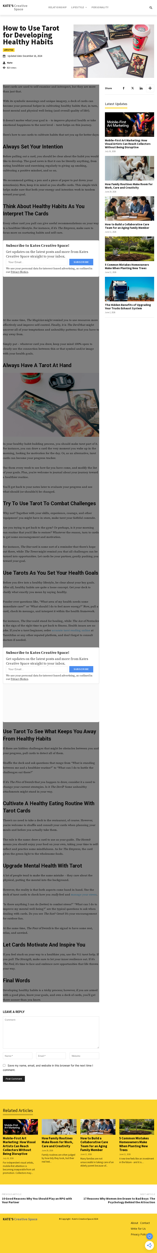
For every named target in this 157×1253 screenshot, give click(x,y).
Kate (9, 63)
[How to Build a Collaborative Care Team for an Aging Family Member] (129, 208)
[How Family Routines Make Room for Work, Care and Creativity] (129, 168)
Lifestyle (8, 50)
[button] (140, 7)
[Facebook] (123, 88)
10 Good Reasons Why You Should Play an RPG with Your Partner (37, 1200)
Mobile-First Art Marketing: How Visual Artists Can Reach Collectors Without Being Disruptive (127, 143)
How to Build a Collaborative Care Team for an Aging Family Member (127, 226)
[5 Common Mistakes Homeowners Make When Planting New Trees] (129, 248)
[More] (150, 88)
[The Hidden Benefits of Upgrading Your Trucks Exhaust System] (129, 289)
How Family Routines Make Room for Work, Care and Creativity (129, 185)
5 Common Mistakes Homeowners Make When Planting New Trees (127, 266)
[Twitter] (132, 88)
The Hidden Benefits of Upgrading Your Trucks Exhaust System (128, 306)
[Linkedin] (141, 88)
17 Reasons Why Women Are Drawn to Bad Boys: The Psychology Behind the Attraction (119, 1200)
